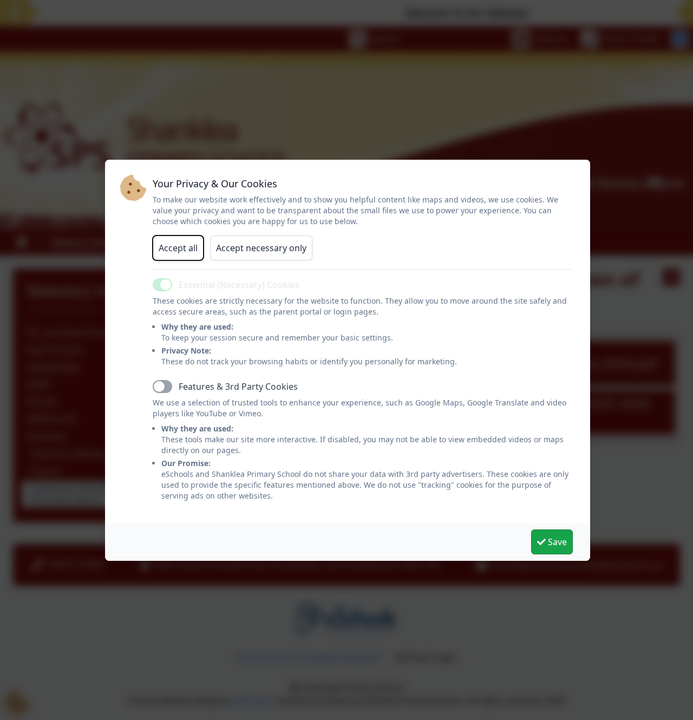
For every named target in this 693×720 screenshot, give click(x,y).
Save (556, 542)
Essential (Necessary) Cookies (239, 285)
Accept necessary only (261, 248)
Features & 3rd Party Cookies (238, 386)
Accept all (178, 248)
